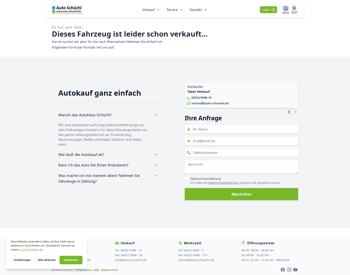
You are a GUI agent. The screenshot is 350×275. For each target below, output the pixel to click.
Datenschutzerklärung (205, 179)
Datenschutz (109, 270)
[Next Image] (295, 112)
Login (266, 10)
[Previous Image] (289, 112)
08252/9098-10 (201, 97)
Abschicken (241, 194)
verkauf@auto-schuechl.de (210, 103)
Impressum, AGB (87, 270)
